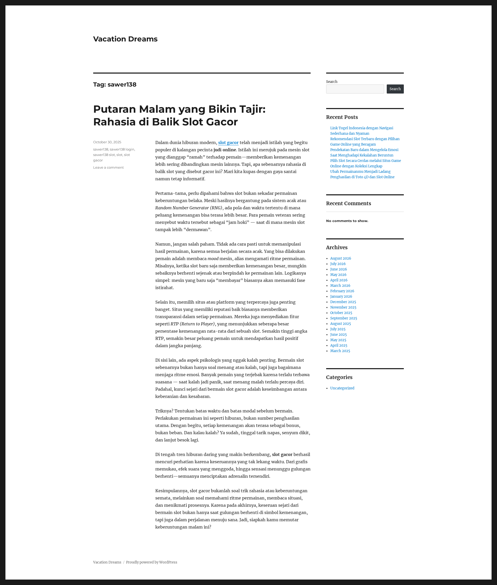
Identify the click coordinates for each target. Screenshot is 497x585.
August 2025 (340, 324)
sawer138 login (122, 149)
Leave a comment (108, 167)
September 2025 (343, 318)
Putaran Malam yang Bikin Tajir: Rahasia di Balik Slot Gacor (179, 115)
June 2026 (338, 269)
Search (332, 82)
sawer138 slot (104, 155)
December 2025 (343, 302)
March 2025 (340, 351)
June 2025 (338, 334)
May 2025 (338, 340)
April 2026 (339, 280)
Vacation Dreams (125, 38)
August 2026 (340, 258)
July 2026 (338, 264)
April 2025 (338, 345)
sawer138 (100, 149)
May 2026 (338, 275)
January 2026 (341, 296)
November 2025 (343, 307)
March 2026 (340, 285)
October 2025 (341, 313)
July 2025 (338, 329)
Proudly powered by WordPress (151, 562)
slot (119, 155)
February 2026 (342, 291)
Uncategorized (342, 388)
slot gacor (228, 142)
